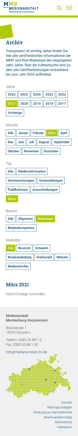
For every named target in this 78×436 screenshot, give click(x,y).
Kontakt (66, 402)
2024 (37, 94)
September (62, 142)
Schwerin (41, 248)
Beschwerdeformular (58, 417)
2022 (62, 94)
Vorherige (15, 113)
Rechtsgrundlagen (59, 407)
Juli (31, 142)
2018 (49, 104)
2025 (24, 94)
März (52, 133)
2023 (49, 94)
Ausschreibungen (45, 190)
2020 (24, 104)
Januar (23, 133)
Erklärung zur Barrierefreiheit (53, 412)
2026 (12, 94)
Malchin (62, 257)
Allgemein (25, 219)
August (44, 142)
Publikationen (18, 190)
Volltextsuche (48, 65)
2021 (12, 104)
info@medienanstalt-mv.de (26, 352)
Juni (21, 142)
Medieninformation (32, 171)
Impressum (64, 427)
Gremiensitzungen (21, 180)
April (63, 133)
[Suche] (60, 8)
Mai (10, 142)
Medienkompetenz (21, 228)
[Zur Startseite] (21, 8)
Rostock (24, 248)
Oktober (13, 151)
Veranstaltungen (51, 180)
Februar (38, 133)
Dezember (51, 151)
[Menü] (69, 8)
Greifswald (44, 257)
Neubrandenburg (20, 257)
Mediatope (45, 219)
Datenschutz (63, 422)
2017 (62, 104)
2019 (37, 104)
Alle (10, 133)
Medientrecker (18, 266)
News (12, 199)
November (31, 151)
